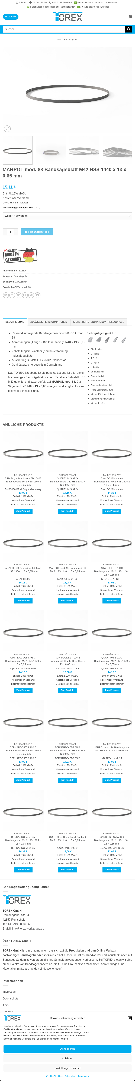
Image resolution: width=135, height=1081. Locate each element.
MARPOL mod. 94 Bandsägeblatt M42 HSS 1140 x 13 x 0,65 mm (112, 749)
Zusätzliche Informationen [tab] (48, 322)
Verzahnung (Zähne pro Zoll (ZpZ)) (21, 207)
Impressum (83, 1076)
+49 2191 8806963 (19, 924)
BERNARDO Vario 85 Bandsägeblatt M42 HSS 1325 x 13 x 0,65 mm (23, 840)
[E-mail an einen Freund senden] (25, 295)
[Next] (125, 89)
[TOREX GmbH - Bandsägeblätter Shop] (67, 16)
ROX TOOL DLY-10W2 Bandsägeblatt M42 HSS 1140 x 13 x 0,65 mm (67, 661)
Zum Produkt (23, 511)
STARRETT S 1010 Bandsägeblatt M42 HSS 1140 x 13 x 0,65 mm (112, 571)
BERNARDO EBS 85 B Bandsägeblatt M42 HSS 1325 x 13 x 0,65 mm (67, 750)
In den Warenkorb (36, 231)
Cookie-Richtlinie (54, 1076)
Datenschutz (70, 1076)
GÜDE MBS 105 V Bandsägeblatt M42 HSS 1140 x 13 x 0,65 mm (67, 839)
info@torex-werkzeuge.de (28, 928)
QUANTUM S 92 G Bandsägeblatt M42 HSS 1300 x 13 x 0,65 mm (67, 481)
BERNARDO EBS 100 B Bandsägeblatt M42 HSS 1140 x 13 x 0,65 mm (23, 750)
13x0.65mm (21, 281)
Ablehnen (67, 1058)
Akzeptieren (67, 1048)
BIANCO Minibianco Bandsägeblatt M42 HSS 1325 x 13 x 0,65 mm (112, 481)
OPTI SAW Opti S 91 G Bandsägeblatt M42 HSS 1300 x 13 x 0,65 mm (23, 661)
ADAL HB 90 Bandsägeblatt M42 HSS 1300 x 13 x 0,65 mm (23, 570)
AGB (6, 1005)
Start (59, 39)
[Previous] (10, 89)
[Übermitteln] (128, 29)
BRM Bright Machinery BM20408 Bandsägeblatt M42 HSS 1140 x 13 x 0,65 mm (23, 481)
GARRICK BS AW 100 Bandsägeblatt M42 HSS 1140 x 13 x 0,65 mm (112, 840)
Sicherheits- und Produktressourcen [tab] (98, 322)
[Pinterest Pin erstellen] (31, 295)
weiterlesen (54, 968)
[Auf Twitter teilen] (18, 295)
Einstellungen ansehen (67, 1068)
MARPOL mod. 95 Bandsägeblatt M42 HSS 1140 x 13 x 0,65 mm (67, 570)
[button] (129, 1018)
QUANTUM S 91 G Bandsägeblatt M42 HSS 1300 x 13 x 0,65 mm (112, 661)
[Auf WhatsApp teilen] (6, 295)
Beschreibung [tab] (14, 322)
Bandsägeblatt (71, 39)
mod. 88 (26, 287)
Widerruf (8, 1012)
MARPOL (16, 287)
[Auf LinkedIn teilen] (37, 295)
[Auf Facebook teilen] (12, 295)
